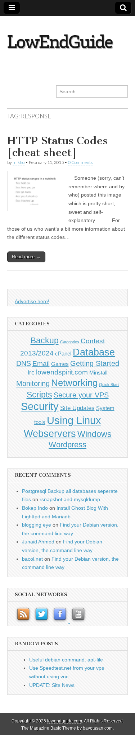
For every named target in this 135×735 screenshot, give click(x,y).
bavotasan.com (98, 728)
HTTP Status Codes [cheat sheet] (57, 146)
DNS (23, 363)
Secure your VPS (81, 395)
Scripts (39, 394)
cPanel (63, 354)
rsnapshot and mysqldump (70, 499)
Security (40, 406)
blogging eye (36, 525)
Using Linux (74, 420)
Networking (74, 382)
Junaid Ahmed (38, 542)
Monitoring (33, 383)
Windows (94, 434)
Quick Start (109, 384)
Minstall (98, 373)
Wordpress (67, 444)
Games (60, 364)
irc (31, 372)
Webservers (50, 433)
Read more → (26, 256)
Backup (45, 340)
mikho (18, 162)
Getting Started (94, 363)
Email (41, 363)
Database (94, 352)
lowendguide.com (64, 721)
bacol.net (32, 559)
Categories (69, 342)
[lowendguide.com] (67, 37)
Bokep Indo (35, 508)
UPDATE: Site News (52, 685)
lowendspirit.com (62, 372)
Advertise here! (32, 301)
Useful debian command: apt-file (66, 660)
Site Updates (77, 407)
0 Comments (80, 162)
